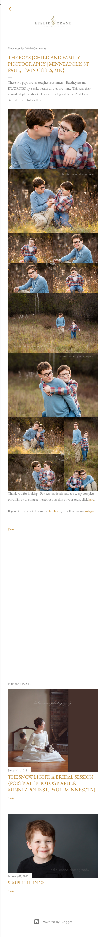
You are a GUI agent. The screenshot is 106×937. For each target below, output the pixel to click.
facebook (55, 511)
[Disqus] (53, 606)
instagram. (91, 511)
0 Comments (38, 48)
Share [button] (11, 529)
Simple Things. (27, 882)
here (91, 499)
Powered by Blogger (57, 922)
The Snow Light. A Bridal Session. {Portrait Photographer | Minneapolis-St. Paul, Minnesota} (51, 783)
